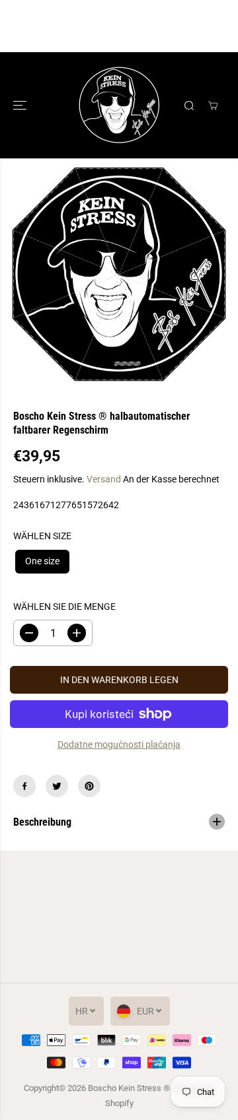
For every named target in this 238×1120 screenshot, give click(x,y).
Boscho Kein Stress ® (130, 1088)
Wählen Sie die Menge (64, 606)
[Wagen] (213, 105)
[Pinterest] (89, 786)
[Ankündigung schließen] (213, 26)
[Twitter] (57, 786)
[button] (21, 105)
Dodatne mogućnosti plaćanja (119, 744)
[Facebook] (24, 786)
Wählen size (42, 536)
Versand (104, 479)
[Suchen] (189, 105)
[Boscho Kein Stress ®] (119, 105)
